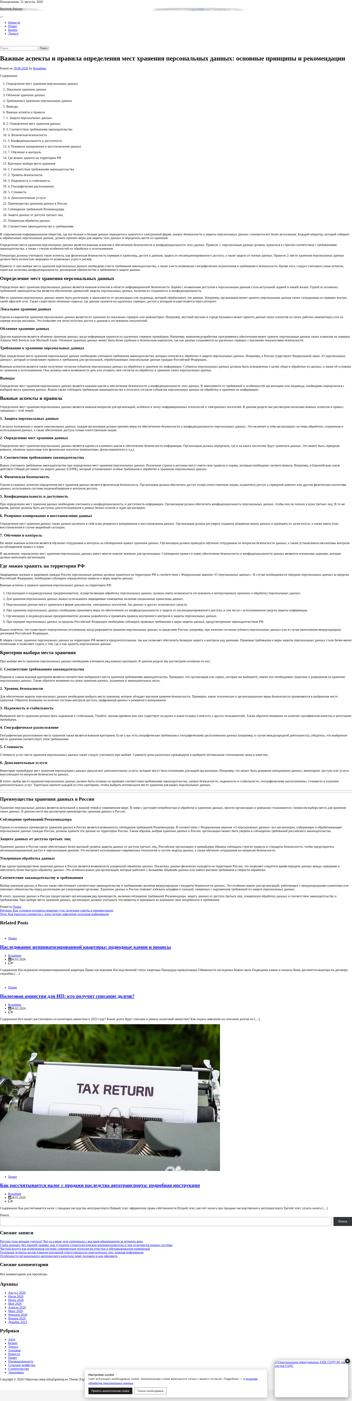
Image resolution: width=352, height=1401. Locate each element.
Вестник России (11, 8)
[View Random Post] (1, 40)
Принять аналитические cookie (110, 1390)
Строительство (18, 1368)
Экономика (16, 1372)
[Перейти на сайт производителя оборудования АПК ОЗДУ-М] (311, 1378)
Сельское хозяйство (21, 1365)
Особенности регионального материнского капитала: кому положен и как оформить (59, 1256)
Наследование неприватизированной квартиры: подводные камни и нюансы (85, 947)
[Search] (1, 44)
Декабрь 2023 (17, 1322)
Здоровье (14, 1350)
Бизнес (13, 30)
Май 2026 (15, 1303)
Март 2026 (15, 1311)
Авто (11, 1339)
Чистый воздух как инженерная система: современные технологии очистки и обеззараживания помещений (75, 1248)
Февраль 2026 (17, 1314)
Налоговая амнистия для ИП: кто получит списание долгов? (67, 996)
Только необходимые (151, 1390)
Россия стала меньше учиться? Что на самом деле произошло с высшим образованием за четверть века (71, 1241)
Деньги (13, 33)
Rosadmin (39, 68)
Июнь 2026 (16, 1300)
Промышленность (20, 1361)
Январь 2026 (17, 1318)
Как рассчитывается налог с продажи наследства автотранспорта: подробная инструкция (100, 1185)
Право (12, 26)
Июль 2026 (15, 1296)
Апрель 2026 (17, 1307)
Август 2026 (16, 1292)
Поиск (4, 1215)
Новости (14, 22)
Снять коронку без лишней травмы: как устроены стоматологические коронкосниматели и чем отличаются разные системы (86, 1245)
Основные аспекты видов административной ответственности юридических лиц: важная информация (71, 1252)
